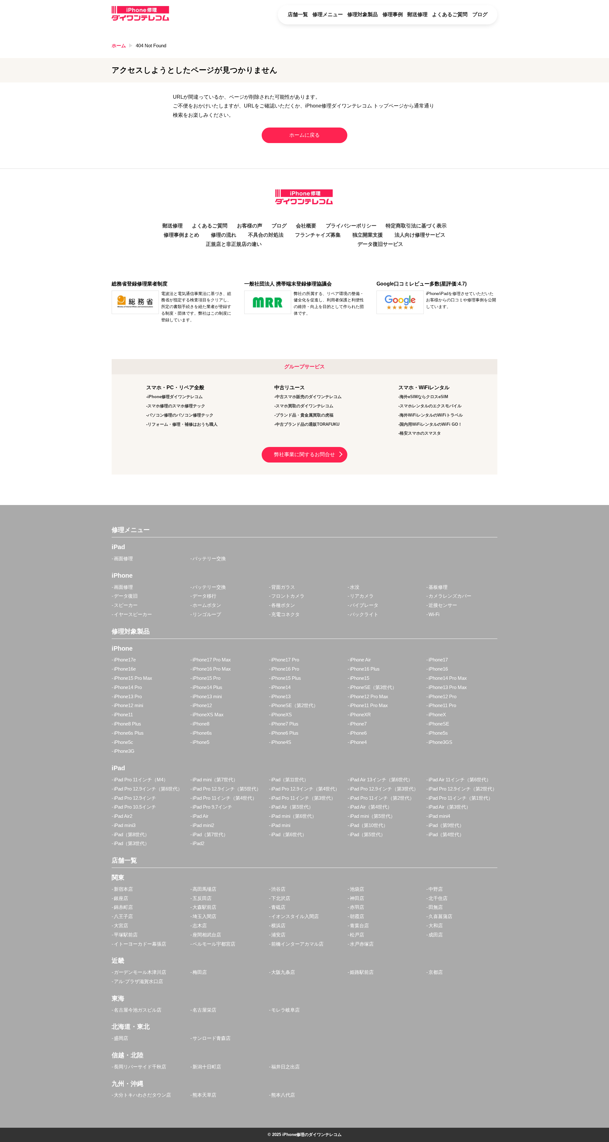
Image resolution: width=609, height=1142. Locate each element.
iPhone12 (202, 705)
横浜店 (278, 925)
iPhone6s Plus (129, 733)
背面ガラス (283, 587)
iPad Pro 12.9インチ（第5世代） (227, 788)
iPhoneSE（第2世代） (294, 705)
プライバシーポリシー (351, 225)
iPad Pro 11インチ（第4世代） (225, 798)
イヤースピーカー (133, 614)
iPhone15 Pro (206, 678)
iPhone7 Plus (284, 723)
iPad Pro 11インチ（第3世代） (303, 798)
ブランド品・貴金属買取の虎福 (304, 415)
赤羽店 (357, 907)
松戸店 (357, 934)
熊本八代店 (283, 1095)
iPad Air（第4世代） (371, 807)
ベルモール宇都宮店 (214, 944)
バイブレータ (364, 605)
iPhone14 (281, 687)
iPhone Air (360, 659)
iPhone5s (438, 733)
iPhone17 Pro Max (212, 659)
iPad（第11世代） (290, 779)
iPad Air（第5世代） (292, 807)
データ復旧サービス (380, 244)
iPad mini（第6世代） (294, 816)
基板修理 (438, 587)
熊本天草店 (204, 1095)
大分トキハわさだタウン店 (142, 1095)
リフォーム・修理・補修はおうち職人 (182, 424)
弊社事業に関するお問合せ (304, 454)
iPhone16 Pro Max (212, 669)
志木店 (200, 925)
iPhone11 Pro (442, 705)
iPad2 (198, 843)
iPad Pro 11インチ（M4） (141, 779)
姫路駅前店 (362, 972)
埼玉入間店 (204, 916)
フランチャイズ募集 (318, 235)
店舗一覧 (298, 14)
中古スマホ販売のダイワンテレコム (309, 396)
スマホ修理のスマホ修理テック (176, 406)
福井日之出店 (285, 1066)
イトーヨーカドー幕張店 (140, 944)
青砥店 (278, 907)
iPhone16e (125, 669)
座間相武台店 (207, 934)
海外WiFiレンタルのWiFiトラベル (431, 415)
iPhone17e (125, 659)
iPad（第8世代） (131, 834)
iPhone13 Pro (128, 696)
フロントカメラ (287, 596)
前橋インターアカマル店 (297, 944)
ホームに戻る (304, 135)
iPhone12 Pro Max (369, 696)
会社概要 (306, 225)
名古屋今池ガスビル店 (137, 1010)
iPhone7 (358, 723)
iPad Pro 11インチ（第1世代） (461, 798)
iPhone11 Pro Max (369, 705)
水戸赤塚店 (362, 944)
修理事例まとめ (181, 235)
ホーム (119, 45)
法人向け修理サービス (420, 235)
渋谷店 (278, 889)
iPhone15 (359, 678)
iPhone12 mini (128, 705)
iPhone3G (124, 751)
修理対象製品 (362, 14)
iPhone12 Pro (442, 696)
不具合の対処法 (266, 235)
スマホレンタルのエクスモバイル (431, 406)
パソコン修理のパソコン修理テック (180, 415)
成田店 (436, 934)
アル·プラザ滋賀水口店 (138, 981)
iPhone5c (123, 742)
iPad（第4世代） (446, 834)
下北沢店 (280, 898)
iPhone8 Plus (127, 723)
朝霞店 (357, 916)
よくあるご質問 (450, 14)
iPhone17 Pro (285, 659)
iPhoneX (437, 714)
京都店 (436, 972)
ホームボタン (207, 605)
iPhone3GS (440, 742)
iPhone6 (358, 733)
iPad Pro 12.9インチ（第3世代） (384, 788)
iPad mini (280, 825)
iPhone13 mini (207, 696)
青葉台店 (359, 925)
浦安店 (278, 934)
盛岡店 (121, 1038)
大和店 (436, 925)
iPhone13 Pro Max (448, 687)
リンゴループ (207, 614)
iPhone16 (438, 669)
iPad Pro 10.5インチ (135, 807)
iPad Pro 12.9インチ (135, 798)
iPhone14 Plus (207, 687)
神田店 (357, 898)
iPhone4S (281, 742)
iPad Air (200, 816)
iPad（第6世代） (289, 834)
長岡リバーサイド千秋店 (140, 1066)
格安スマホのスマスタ (420, 433)
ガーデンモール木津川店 (140, 972)
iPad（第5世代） (367, 834)
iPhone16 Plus (365, 669)
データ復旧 (126, 596)
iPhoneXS (281, 714)
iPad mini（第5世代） (372, 816)
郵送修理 (417, 14)
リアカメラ (362, 596)
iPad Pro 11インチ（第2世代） (382, 798)
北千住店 (438, 898)
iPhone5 (201, 742)
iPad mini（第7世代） (215, 779)
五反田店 (202, 898)
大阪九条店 (283, 972)
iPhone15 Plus (286, 678)
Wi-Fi (434, 614)
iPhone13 (281, 696)
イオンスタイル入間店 (295, 916)
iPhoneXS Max (208, 714)
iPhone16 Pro (285, 669)
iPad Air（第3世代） (450, 807)
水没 (354, 587)
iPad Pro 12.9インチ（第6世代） (148, 788)
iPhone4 (358, 742)
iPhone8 (201, 723)
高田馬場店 (204, 889)
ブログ (480, 14)
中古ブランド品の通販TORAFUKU (307, 424)
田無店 (436, 907)
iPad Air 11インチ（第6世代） (460, 779)
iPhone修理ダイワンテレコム (175, 396)
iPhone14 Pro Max (448, 678)
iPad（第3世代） (131, 843)
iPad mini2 (203, 825)
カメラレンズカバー (450, 596)
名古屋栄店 (204, 1010)
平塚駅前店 (126, 934)
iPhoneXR (360, 714)
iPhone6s (202, 733)
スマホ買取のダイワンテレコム (304, 406)
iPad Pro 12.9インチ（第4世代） (305, 788)
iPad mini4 (439, 816)
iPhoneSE (439, 723)
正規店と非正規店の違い (234, 244)
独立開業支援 (367, 235)
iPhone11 (123, 714)
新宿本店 (123, 889)
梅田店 (200, 972)
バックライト (364, 614)
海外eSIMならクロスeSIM (424, 396)
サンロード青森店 (212, 1038)
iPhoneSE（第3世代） (373, 687)
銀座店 (121, 898)
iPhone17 (438, 659)
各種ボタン (283, 605)
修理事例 (393, 14)
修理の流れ (223, 235)
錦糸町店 (123, 907)
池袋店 (357, 889)
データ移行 (204, 596)
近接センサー (443, 605)
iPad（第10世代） (369, 825)
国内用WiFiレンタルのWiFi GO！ (431, 424)
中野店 (436, 889)
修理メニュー (327, 14)
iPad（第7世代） (210, 834)
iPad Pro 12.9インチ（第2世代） (463, 788)
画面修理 (123, 558)
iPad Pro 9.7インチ (212, 807)
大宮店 (121, 925)
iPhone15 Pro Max (133, 678)
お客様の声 (249, 225)
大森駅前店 (204, 907)
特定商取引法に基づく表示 (416, 225)
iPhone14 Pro (128, 687)
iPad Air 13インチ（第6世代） (381, 779)
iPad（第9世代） (446, 825)
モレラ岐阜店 (285, 1010)
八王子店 (123, 916)
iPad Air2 (123, 816)
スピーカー (126, 605)
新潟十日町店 (207, 1066)
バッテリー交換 (209, 558)
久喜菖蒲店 (440, 916)
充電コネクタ (285, 614)
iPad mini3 (124, 825)
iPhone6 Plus (284, 733)
